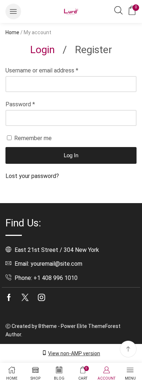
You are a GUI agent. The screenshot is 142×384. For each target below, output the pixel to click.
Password (20, 104)
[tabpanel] (71, 123)
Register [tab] (93, 50)
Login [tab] (42, 50)
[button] (13, 11)
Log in (71, 155)
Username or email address (41, 70)
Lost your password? (32, 176)
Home (12, 32)
